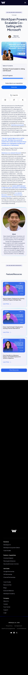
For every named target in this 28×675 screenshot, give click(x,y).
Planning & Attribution (9, 561)
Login (5, 612)
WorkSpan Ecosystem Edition (11, 547)
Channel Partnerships (9, 577)
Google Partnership (8, 571)
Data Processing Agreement (8, 628)
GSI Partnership (7, 574)
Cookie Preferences (21, 628)
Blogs (5, 587)
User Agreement (18, 625)
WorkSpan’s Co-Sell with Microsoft (11, 152)
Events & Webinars (8, 590)
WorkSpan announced (17, 125)
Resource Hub (7, 584)
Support (5, 610)
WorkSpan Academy (9, 593)
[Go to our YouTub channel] (11, 632)
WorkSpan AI (7, 544)
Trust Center (6, 607)
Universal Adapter (8, 558)
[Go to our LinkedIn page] (14, 632)
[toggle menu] (25, 2)
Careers (5, 604)
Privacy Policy (9, 625)
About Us (6, 601)
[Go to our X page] (17, 632)
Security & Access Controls (11, 564)
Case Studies (7, 550)
